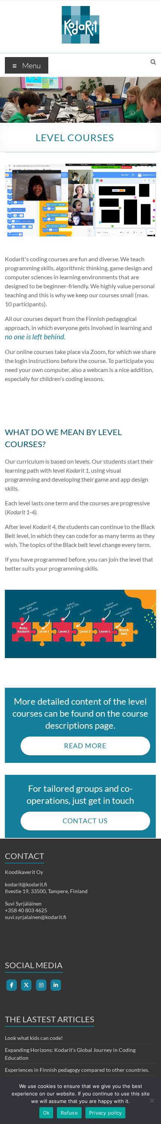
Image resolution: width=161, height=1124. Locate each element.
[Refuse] (151, 1100)
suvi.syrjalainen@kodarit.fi (35, 917)
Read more (85, 746)
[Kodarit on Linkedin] (56, 985)
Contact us (85, 821)
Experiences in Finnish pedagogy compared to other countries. (77, 1070)
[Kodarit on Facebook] (11, 985)
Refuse (69, 1113)
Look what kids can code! (34, 1038)
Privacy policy (105, 1113)
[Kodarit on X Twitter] (26, 985)
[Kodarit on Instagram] (41, 985)
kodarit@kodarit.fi (26, 884)
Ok (46, 1113)
